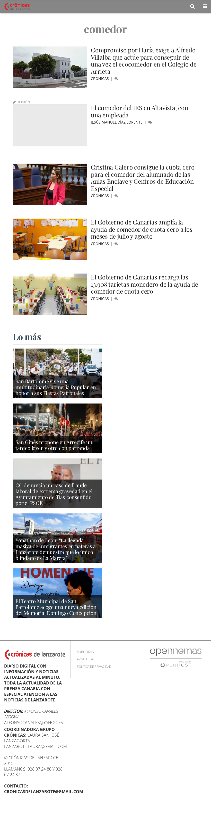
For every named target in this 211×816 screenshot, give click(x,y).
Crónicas (100, 78)
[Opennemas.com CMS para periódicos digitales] (175, 657)
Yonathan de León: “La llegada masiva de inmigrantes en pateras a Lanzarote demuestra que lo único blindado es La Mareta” (55, 549)
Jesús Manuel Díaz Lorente (117, 122)
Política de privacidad (94, 666)
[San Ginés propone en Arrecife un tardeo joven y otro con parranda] (57, 428)
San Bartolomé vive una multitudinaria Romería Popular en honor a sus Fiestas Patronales (55, 387)
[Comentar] (116, 78)
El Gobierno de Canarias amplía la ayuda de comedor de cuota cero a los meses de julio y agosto (141, 229)
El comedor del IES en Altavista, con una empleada (139, 111)
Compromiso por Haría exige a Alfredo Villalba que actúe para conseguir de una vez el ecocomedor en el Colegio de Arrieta (144, 60)
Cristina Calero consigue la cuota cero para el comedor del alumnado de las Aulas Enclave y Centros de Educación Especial (143, 177)
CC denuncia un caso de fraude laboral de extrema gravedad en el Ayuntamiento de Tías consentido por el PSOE (53, 494)
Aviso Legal (86, 659)
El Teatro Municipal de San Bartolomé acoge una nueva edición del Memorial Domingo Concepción (55, 606)
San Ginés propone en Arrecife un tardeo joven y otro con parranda (53, 444)
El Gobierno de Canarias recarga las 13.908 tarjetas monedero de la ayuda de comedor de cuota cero (144, 284)
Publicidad (85, 652)
